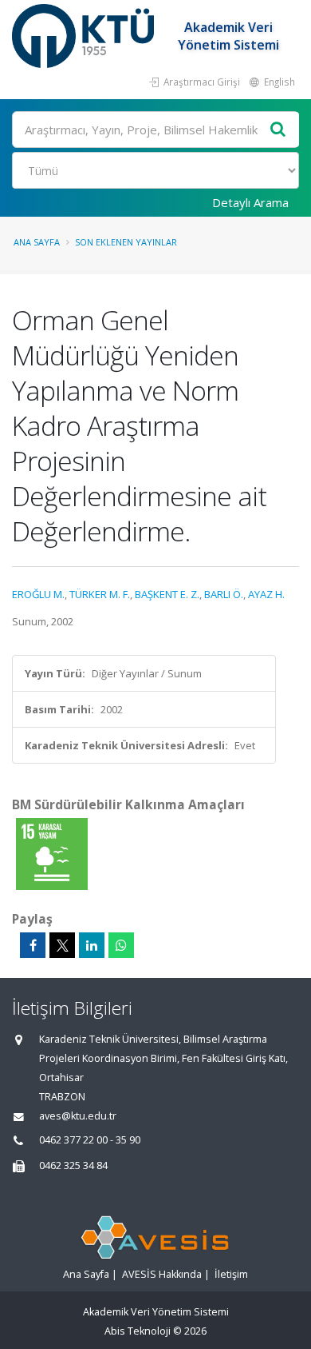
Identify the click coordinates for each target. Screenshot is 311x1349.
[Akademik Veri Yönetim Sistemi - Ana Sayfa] (85, 36)
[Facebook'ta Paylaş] (32, 945)
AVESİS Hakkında (162, 1274)
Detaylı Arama (250, 202)
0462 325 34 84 (73, 1165)
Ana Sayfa (37, 242)
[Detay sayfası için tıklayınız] (52, 853)
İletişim (231, 1274)
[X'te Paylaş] (62, 945)
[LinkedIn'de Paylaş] (91, 945)
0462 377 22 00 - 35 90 (89, 1140)
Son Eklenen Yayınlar (126, 242)
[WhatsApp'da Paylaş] (121, 945)
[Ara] (278, 130)
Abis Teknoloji (137, 1331)
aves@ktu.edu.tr (77, 1116)
